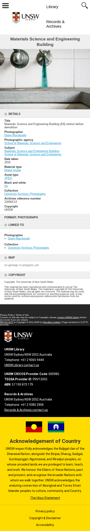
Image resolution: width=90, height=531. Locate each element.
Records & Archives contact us (26, 410)
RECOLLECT (6, 322)
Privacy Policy (7, 315)
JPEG (8, 178)
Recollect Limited (51, 322)
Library (52, 7)
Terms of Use (22, 315)
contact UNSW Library (68, 317)
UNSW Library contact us (21, 365)
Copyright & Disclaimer (45, 518)
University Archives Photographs (28, 247)
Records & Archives (55, 24)
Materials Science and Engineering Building (31, 151)
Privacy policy (45, 511)
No (6, 186)
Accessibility (45, 525)
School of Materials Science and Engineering (32, 143)
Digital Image (12, 170)
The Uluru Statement (45, 498)
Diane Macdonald (19, 238)
